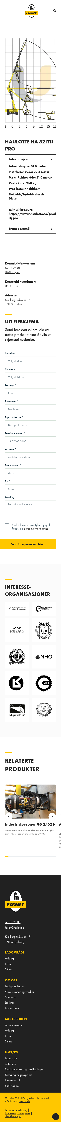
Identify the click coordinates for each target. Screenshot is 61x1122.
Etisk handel (12, 1086)
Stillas (8, 969)
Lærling (9, 1002)
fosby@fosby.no (14, 927)
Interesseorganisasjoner (17, 1113)
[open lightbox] (30, 84)
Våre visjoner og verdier (19, 992)
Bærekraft (11, 1058)
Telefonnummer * (15, 433)
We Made (24, 1101)
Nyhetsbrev (12, 1008)
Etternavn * (11, 401)
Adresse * (10, 449)
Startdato (10, 353)
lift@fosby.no (12, 272)
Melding (10, 497)
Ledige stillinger (14, 986)
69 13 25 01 (12, 268)
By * (7, 481)
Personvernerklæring (16, 1110)
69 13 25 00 (12, 922)
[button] (7, 11)
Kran (8, 964)
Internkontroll (12, 1080)
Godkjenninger (13, 1116)
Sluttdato (10, 369)
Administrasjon (14, 1025)
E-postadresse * (14, 417)
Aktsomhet (11, 1064)
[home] (31, 11)
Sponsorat (11, 997)
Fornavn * (11, 385)
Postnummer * (13, 465)
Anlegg (9, 958)
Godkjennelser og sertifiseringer (24, 1069)
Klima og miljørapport (18, 1075)
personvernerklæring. (36, 528)
